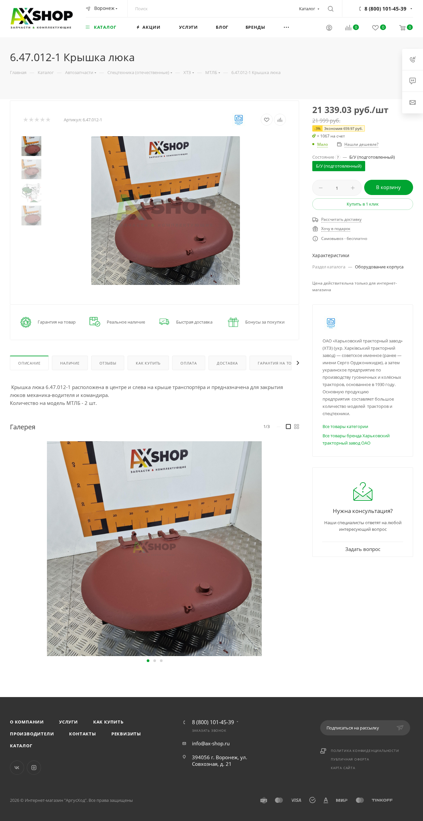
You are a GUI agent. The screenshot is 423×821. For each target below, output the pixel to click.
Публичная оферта (350, 759)
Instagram (34, 768)
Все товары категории (345, 426)
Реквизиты (126, 734)
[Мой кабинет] (329, 28)
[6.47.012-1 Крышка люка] (165, 210)
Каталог (21, 746)
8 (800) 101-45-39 (385, 8)
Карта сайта (343, 767)
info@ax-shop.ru (211, 743)
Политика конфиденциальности (365, 750)
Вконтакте (17, 768)
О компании (27, 722)
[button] (148, 660)
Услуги (68, 722)
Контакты (82, 734)
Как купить (108, 722)
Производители (32, 734)
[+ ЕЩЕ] (294, 27)
